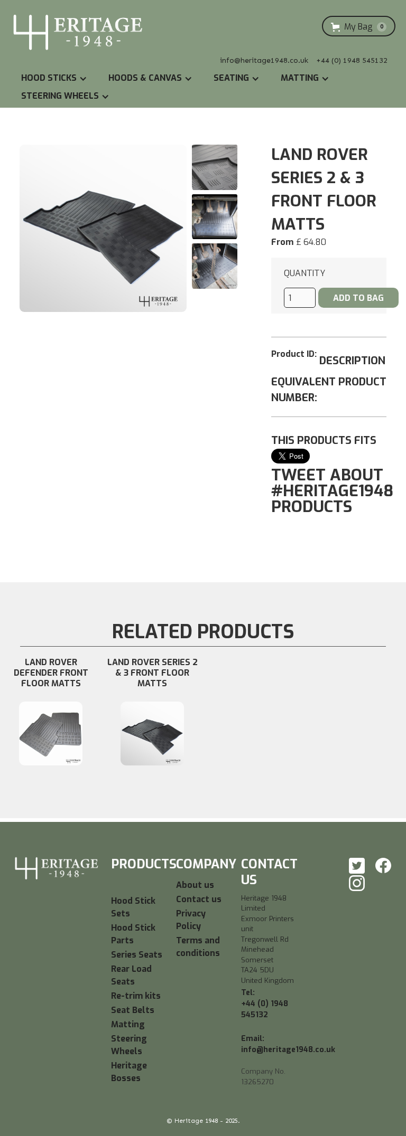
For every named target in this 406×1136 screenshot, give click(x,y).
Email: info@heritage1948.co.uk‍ (288, 1044)
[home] (78, 33)
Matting (128, 1024)
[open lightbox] (103, 228)
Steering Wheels (129, 1045)
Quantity (304, 273)
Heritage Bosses (129, 1072)
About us (195, 885)
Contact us (199, 899)
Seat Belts (132, 1010)
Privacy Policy (191, 920)
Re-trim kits (136, 995)
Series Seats (136, 954)
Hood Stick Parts (133, 934)
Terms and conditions (198, 947)
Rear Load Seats (131, 975)
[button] (358, 26)
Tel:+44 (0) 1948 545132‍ (264, 1004)
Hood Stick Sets (133, 907)
